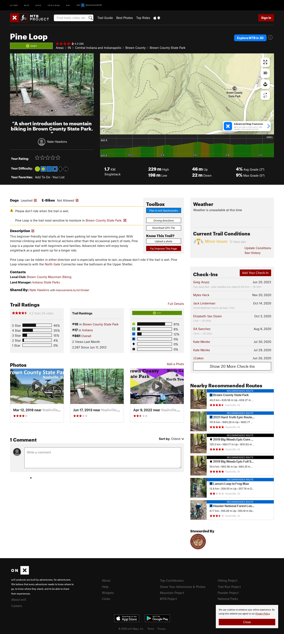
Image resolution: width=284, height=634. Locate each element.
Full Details (176, 303)
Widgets (108, 593)
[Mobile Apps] (156, 18)
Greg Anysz (201, 282)
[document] (247, 616)
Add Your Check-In (255, 273)
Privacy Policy (263, 613)
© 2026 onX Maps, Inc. (131, 628)
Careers (16, 606)
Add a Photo (175, 364)
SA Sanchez (201, 329)
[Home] (31, 17)
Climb (14, 5)
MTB (26, 5)
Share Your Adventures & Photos (182, 586)
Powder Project (228, 593)
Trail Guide (105, 18)
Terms (150, 628)
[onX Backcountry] (89, 5)
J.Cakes (198, 358)
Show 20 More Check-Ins (232, 366)
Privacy (161, 628)
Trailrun (54, 5)
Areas (60, 47)
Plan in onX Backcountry (163, 210)
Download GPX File (163, 227)
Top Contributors (172, 580)
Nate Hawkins (57, 141)
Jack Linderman (204, 303)
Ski (68, 5)
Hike (38, 5)
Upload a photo (163, 241)
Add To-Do (42, 177)
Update (257, 248)
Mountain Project (172, 593)
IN (69, 47)
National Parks (228, 599)
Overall (86, 336)
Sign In (266, 18)
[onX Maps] (20, 573)
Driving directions (163, 220)
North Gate (52, 264)
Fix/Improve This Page (163, 248)
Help (105, 586)
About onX (18, 599)
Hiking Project (227, 580)
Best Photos (124, 18)
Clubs (106, 599)
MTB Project (168, 599)
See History (252, 253)
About (106, 580)
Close (247, 622)
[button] (14, 84)
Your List (58, 177)
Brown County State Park (167, 47)
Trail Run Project (229, 586)
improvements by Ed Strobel (72, 290)
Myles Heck (201, 295)
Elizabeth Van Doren (207, 316)
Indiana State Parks (46, 282)
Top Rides (143, 18)
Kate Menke (201, 341)
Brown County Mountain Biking (49, 277)
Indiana (87, 330)
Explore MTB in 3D (250, 38)
